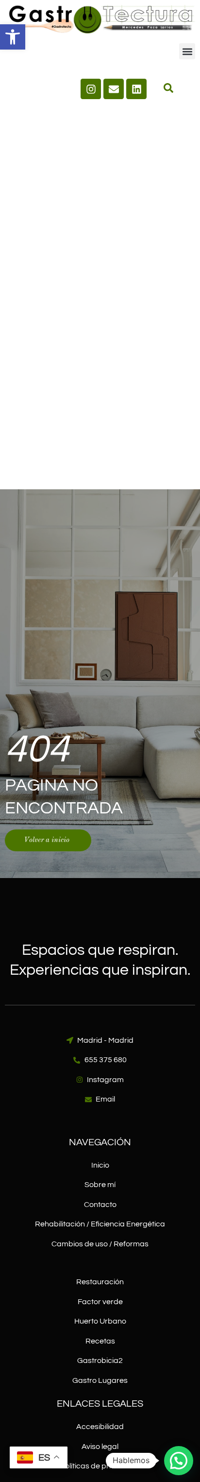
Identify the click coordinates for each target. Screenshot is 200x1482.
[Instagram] (91, 89)
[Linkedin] (136, 89)
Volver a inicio (46, 840)
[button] (12, 37)
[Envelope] (113, 89)
